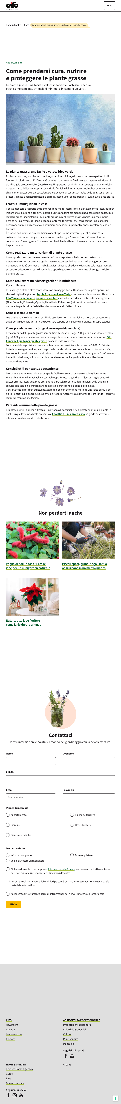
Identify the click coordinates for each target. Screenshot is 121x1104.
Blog (25, 25)
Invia (13, 904)
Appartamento (14, 63)
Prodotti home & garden (19, 1069)
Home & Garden (13, 25)
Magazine (68, 1044)
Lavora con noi (14, 1034)
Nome (9, 754)
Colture (67, 1034)
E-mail (10, 772)
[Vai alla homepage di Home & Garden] (12, 9)
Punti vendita (70, 1039)
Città (9, 790)
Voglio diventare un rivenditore (27, 861)
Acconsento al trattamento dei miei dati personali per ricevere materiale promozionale (57, 894)
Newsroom (12, 1025)
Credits (67, 1064)
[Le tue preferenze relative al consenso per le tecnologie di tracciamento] (115, 1098)
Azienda (10, 1030)
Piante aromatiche (21, 835)
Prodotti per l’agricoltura (77, 1025)
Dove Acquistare (15, 1083)
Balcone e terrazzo (85, 815)
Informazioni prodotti (22, 855)
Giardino (15, 825)
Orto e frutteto (83, 825)
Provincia (68, 790)
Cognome (68, 754)
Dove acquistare (83, 855)
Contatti (10, 1039)
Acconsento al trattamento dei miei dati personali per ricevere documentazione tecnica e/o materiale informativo (60, 883)
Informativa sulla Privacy (61, 869)
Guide (9, 1074)
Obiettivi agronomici (74, 1030)
